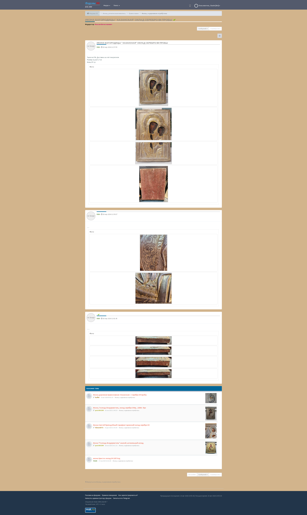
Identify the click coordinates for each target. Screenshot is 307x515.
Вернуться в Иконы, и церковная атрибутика (103, 482)
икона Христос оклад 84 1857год (106, 458)
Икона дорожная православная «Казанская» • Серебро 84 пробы (120, 395)
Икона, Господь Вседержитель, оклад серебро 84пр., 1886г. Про (119, 408)
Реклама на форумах (92, 495)
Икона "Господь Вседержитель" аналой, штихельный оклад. (118, 443)
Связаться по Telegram (121, 498)
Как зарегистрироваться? (128, 495)
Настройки (192, 474)
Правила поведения (109, 495)
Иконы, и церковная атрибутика (125, 397)
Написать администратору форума (98, 498)
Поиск (116, 5)
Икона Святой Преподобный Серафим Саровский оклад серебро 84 (121, 425)
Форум (106, 5)
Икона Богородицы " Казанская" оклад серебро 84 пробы (128, 19)
